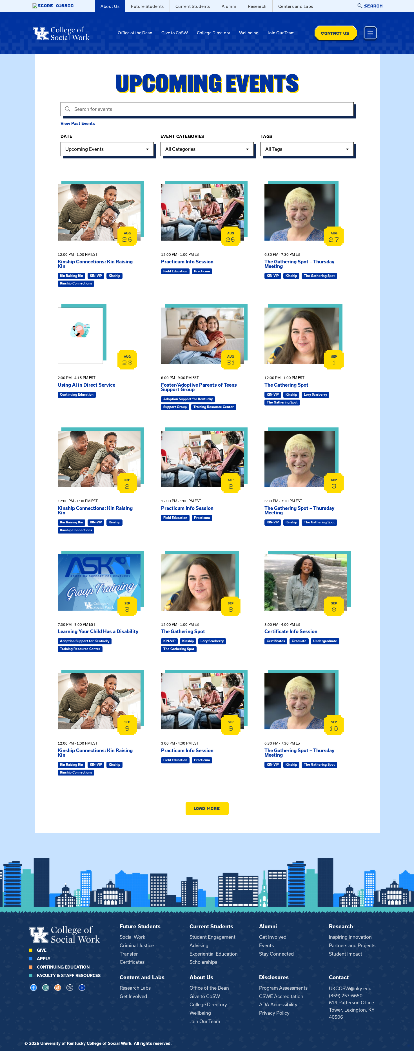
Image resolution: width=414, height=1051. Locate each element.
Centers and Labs (295, 6)
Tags (266, 136)
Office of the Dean (135, 33)
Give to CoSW (174, 33)
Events (266, 945)
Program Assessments (283, 988)
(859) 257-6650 (345, 995)
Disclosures (274, 977)
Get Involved (272, 937)
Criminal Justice (137, 945)
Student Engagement (212, 937)
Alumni (229, 6)
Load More (207, 808)
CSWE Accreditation (281, 996)
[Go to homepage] (61, 33)
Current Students (192, 6)
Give (41, 950)
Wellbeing (249, 33)
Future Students (147, 6)
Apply (43, 959)
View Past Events (78, 123)
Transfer (129, 953)
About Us (110, 6)
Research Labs (135, 988)
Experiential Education (214, 953)
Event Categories (182, 136)
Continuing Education (63, 967)
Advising (199, 945)
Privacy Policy (274, 1013)
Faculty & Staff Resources (69, 976)
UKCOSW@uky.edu (350, 988)
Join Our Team (281, 33)
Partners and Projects (352, 945)
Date (66, 136)
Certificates (132, 962)
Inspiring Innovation (350, 937)
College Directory (213, 33)
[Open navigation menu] (370, 33)
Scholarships (203, 962)
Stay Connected (276, 953)
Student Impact (345, 953)
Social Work (132, 937)
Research (257, 6)
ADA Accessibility (278, 1004)
